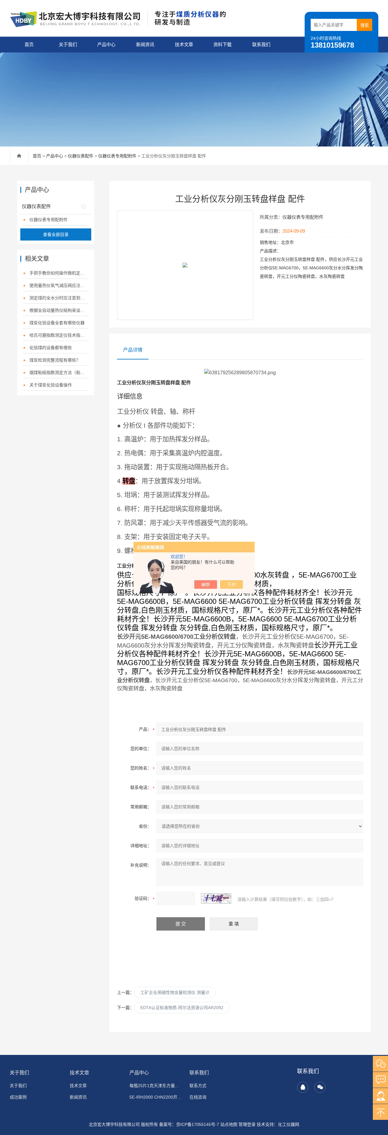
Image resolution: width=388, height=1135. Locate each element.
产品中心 (106, 44)
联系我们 (261, 44)
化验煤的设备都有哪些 (50, 347)
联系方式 (197, 1085)
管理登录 (247, 1124)
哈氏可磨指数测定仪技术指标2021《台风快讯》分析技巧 (58, 335)
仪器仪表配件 (80, 155)
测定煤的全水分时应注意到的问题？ (58, 297)
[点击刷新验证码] (216, 898)
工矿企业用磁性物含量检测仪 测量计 (174, 992)
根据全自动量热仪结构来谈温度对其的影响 (58, 310)
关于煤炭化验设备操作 (50, 384)
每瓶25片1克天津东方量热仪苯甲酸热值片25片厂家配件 (155, 1085)
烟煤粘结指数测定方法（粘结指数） (58, 372)
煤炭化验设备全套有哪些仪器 (57, 322)
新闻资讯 (145, 44)
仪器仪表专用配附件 (117, 155)
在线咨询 (197, 1097)
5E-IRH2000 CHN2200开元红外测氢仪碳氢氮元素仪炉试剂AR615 (155, 1097)
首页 (29, 44)
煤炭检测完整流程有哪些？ (54, 360)
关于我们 (68, 44)
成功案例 (18, 1097)
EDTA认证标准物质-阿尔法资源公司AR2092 (181, 1007)
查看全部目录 (56, 234)
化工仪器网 (288, 1124)
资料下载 (222, 44)
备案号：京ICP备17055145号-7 (189, 1124)
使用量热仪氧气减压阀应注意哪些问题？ (58, 285)
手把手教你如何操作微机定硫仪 (58, 273)
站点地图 (228, 1124)
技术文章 (184, 44)
